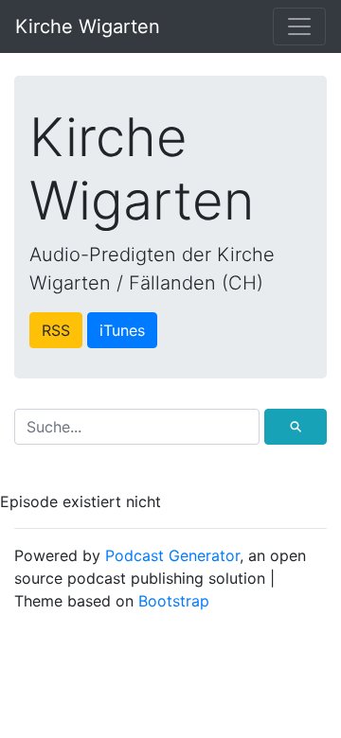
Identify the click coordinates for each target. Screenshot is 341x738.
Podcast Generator (172, 555)
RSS (56, 330)
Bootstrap (173, 600)
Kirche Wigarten (87, 26)
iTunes (122, 330)
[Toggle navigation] (299, 26)
